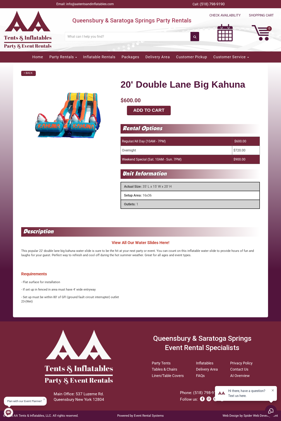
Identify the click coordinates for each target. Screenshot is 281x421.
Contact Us (239, 369)
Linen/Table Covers (168, 375)
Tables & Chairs (164, 369)
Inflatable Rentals (99, 57)
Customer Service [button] (230, 57)
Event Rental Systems (149, 416)
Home (37, 57)
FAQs (200, 375)
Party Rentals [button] (62, 57)
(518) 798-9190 (212, 4)
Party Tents (161, 363)
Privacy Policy (241, 363)
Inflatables (204, 363)
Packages (130, 57)
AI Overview (240, 375)
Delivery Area (157, 57)
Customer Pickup (191, 57)
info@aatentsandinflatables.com (90, 4)
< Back (28, 73)
